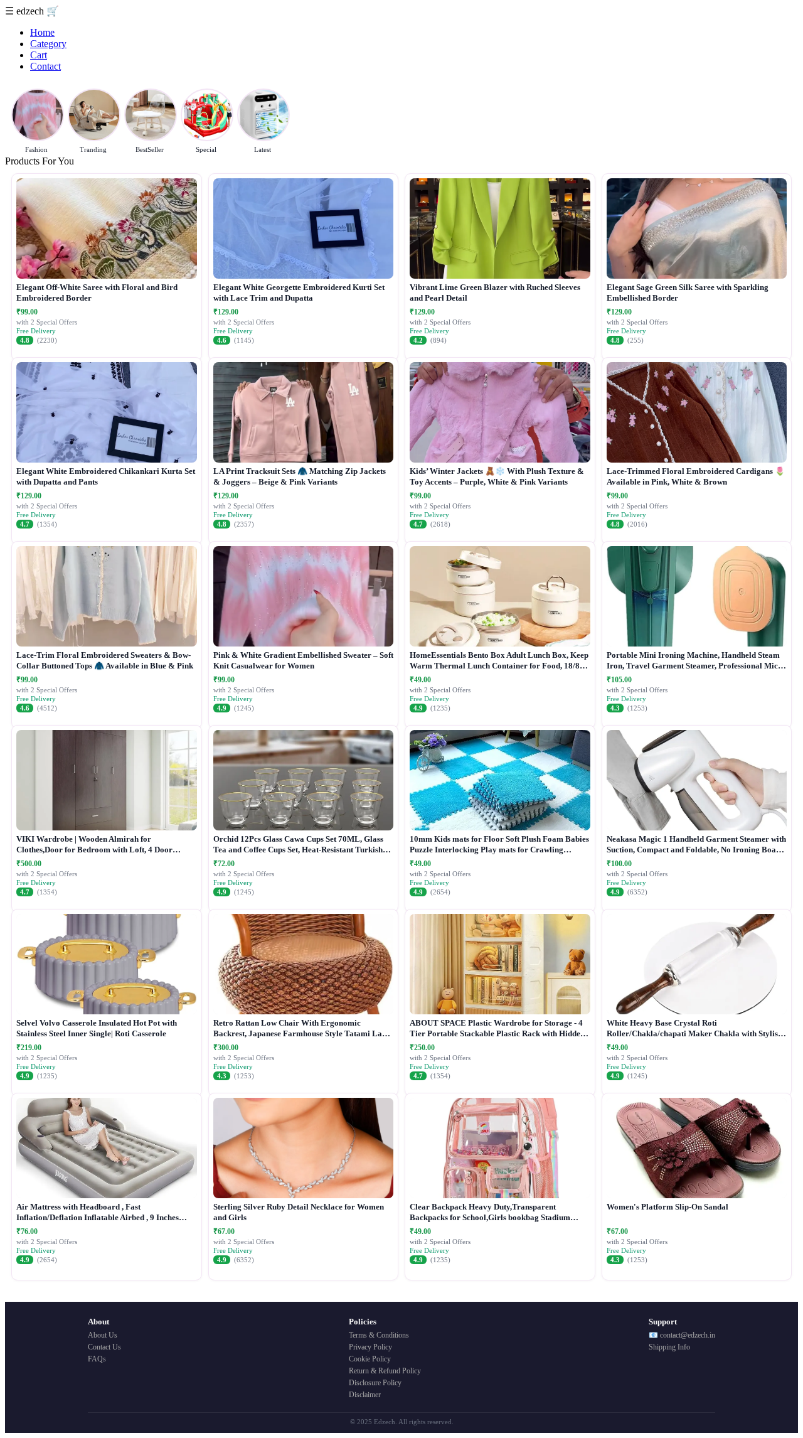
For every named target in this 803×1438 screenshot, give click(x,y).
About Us (102, 1335)
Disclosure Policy (375, 1382)
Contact (45, 66)
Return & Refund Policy (385, 1370)
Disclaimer (365, 1394)
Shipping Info (669, 1347)
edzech (31, 11)
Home (42, 32)
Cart (38, 55)
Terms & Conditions (379, 1335)
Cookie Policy (370, 1359)
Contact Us (104, 1347)
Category (48, 43)
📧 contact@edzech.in (682, 1335)
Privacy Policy (370, 1347)
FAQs (97, 1359)
